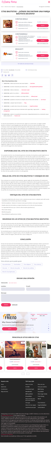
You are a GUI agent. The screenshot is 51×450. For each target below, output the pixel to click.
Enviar (6, 305)
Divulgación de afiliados (7, 434)
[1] (9, 283)
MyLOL (39, 398)
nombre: (3, 286)
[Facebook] (2, 75)
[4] (14, 283)
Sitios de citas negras (31, 405)
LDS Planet (43, 99)
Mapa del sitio (4, 391)
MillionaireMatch (25, 93)
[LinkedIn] (5, 75)
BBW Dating (41, 389)
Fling (25, 102)
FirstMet (28, 386)
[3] (12, 283)
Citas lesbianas (41, 402)
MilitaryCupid (34, 96)
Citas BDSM (40, 391)
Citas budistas (17, 264)
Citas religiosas (27, 264)
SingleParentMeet (34, 106)
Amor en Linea (29, 384)
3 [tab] (48, 328)
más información (42, 28)
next (28, 374)
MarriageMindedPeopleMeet (36, 86)
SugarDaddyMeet (42, 405)
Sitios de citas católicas (28, 268)
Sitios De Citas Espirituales (8, 271)
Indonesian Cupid (25, 90)
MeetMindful (29, 391)
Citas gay (28, 402)
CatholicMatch (41, 407)
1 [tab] (48, 324)
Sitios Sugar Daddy (42, 394)
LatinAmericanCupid (31, 407)
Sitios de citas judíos (15, 268)
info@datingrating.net (7, 415)
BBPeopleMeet (29, 394)
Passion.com (17, 115)
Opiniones (3, 386)
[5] (16, 283)
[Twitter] (9, 75)
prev (23, 374)
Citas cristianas (37, 264)
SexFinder (32, 83)
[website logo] (7, 24)
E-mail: (28, 286)
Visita (42, 25)
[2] (11, 283)
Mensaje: (4, 293)
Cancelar (14, 305)
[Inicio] (9, 2)
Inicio (2, 384)
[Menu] (49, 2)
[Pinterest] (12, 75)
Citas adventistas (6, 264)
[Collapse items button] (25, 63)
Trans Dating (41, 396)
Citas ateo (4, 268)
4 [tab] (48, 330)
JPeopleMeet (29, 396)
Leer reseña (15, 364)
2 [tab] (48, 326)
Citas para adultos (42, 386)
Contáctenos (4, 389)
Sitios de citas (41, 384)
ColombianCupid (30, 389)
